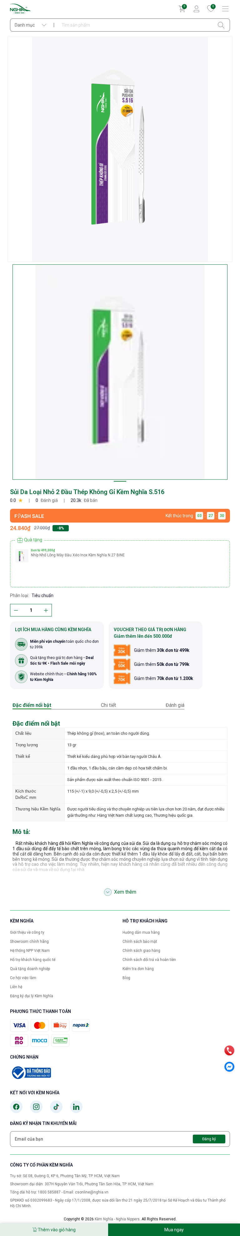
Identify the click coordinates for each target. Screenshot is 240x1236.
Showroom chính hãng (29, 941)
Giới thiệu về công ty (27, 932)
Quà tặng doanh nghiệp (30, 969)
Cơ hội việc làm (23, 978)
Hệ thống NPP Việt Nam (30, 950)
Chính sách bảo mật (139, 941)
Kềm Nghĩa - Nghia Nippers (117, 1219)
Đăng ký (209, 1139)
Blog (126, 978)
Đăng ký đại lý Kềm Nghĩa (31, 996)
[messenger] (229, 1067)
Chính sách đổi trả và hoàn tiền (149, 960)
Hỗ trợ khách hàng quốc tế (32, 960)
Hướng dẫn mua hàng (141, 932)
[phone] (229, 1050)
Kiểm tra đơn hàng (138, 969)
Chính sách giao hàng (141, 950)
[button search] (221, 25)
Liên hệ (16, 987)
